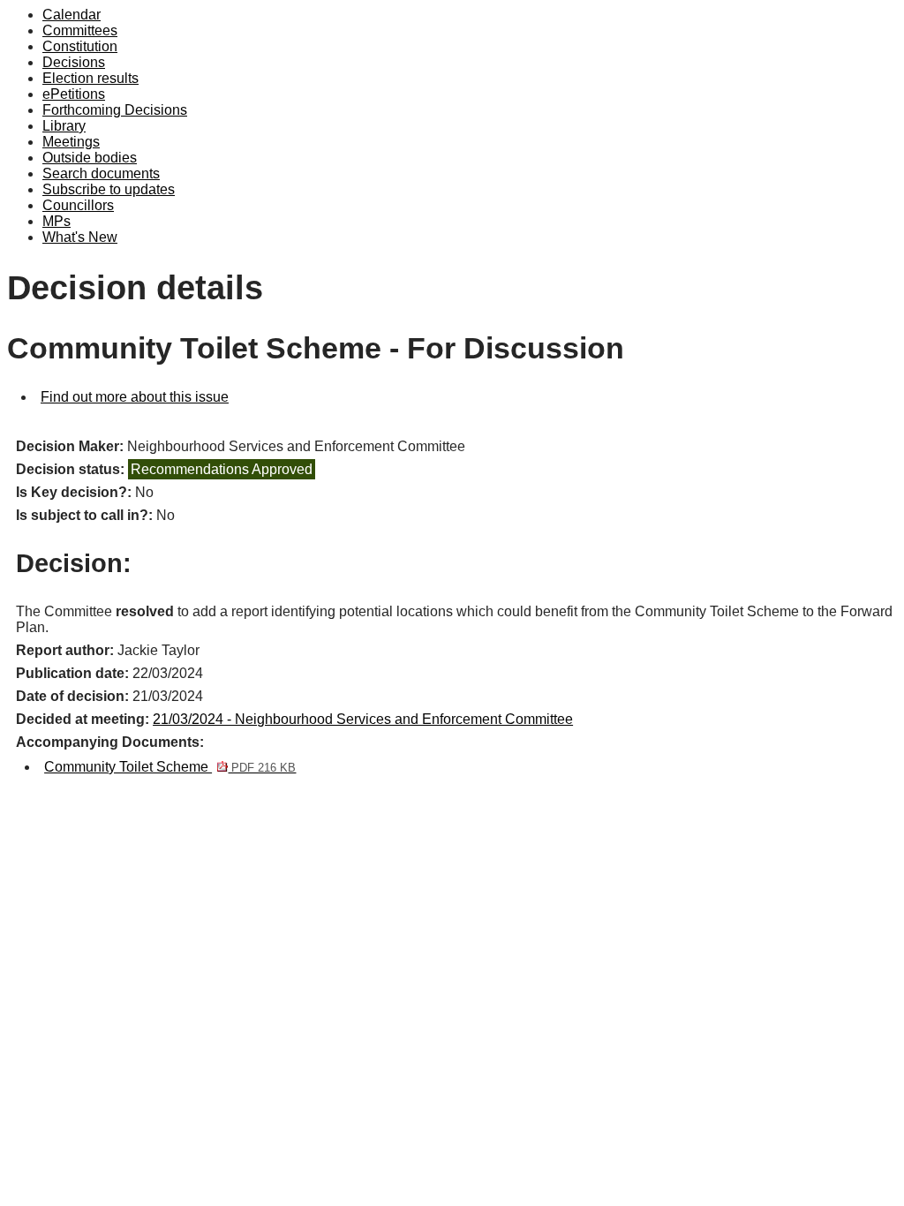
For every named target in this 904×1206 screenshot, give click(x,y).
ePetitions (73, 94)
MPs (56, 221)
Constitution (79, 46)
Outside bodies (89, 157)
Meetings (71, 141)
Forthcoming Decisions (114, 109)
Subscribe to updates (108, 189)
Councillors (78, 205)
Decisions (73, 62)
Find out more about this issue (135, 396)
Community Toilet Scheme (170, 766)
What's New (79, 237)
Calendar (71, 14)
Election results (90, 78)
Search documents (101, 173)
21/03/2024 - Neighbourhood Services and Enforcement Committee (363, 719)
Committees (79, 30)
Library (64, 125)
